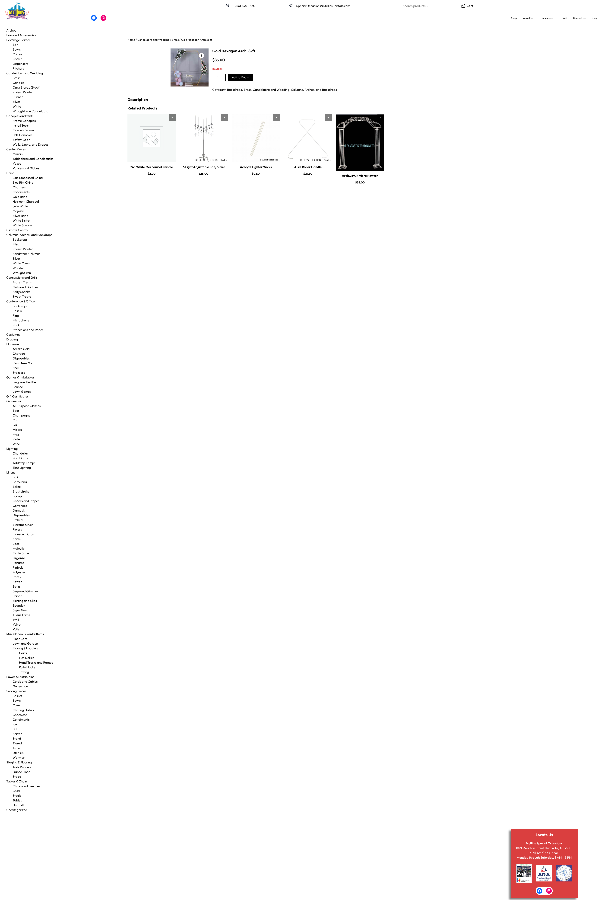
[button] (201, 55)
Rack (16, 325)
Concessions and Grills (22, 277)
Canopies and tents (20, 116)
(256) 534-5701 (547, 853)
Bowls (17, 49)
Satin (16, 586)
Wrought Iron (22, 273)
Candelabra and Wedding (24, 73)
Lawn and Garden (25, 643)
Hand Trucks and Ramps (36, 662)
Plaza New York (23, 363)
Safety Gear (21, 140)
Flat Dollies (26, 658)
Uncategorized (16, 810)
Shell (16, 368)
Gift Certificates (17, 396)
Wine (16, 444)
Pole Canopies (22, 135)
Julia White (20, 206)
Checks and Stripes (26, 501)
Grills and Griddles (25, 287)
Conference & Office (20, 301)
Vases (17, 163)
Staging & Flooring (19, 762)
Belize (17, 487)
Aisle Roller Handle (308, 167)
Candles (18, 83)
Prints (17, 577)
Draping (12, 339)
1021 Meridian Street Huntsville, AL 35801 (544, 848)
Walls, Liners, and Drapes (30, 144)
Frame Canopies (24, 121)
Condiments (21, 192)
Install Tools (21, 125)
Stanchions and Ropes (28, 330)
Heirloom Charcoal (26, 201)
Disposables (21, 358)
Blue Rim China (23, 182)
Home (131, 40)
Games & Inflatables (20, 377)
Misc (16, 244)
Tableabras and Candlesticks (33, 159)
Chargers (19, 187)
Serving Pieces (16, 691)
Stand (17, 738)
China (10, 173)
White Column (22, 263)
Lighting (12, 449)
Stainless (19, 373)
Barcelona (20, 482)
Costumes (13, 334)
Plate (16, 439)
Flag (16, 315)
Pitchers (18, 68)
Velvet (17, 624)
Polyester (19, 572)
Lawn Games (22, 392)
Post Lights (20, 458)
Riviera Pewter (23, 92)
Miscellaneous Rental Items (25, 634)
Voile (16, 629)
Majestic (19, 211)
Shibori (17, 596)
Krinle (17, 539)
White (17, 106)
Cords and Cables (25, 681)
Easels (17, 311)
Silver (16, 102)
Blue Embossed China (28, 178)
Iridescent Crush (24, 534)
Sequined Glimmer (25, 591)
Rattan (17, 582)
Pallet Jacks (27, 667)
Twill (16, 620)
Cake (16, 705)
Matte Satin (21, 553)
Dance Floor (21, 772)
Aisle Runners (22, 767)
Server (17, 734)
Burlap (17, 496)
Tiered (17, 743)
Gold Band (20, 197)
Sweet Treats (22, 296)
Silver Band (20, 216)
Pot (15, 729)
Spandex (19, 605)
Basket (17, 696)
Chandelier (20, 453)
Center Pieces (16, 149)
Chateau (19, 354)
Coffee (17, 54)
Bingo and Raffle (24, 382)
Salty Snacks (21, 292)
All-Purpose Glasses (27, 406)
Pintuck (18, 567)
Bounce (18, 387)
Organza (19, 558)
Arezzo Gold (21, 349)
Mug (16, 434)
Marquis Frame (23, 130)
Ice (15, 724)
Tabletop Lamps (24, 463)
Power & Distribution (20, 677)
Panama (19, 563)
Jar (15, 425)
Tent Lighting (22, 468)
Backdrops (20, 239)
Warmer (19, 757)
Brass (16, 78)
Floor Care (20, 639)
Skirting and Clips (25, 601)
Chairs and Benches (26, 786)
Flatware (12, 344)
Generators (21, 686)
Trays (16, 748)
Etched (18, 520)
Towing (24, 672)
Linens (10, 472)
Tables (17, 800)
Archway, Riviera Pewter (360, 176)
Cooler (17, 59)
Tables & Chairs (17, 781)
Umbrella (19, 805)
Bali (15, 477)
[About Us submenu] (536, 18)
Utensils (18, 753)
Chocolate (20, 715)
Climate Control (17, 230)
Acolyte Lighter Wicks (256, 167)
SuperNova (20, 610)
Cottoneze (20, 506)
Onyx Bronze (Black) (26, 87)
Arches (11, 30)
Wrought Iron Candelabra (30, 111)
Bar (15, 45)
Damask (19, 510)
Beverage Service (18, 40)
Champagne (21, 415)
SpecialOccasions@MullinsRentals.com (323, 6)
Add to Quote (240, 77)
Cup (15, 420)
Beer (16, 411)
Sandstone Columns (26, 254)
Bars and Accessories (21, 35)
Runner (18, 97)
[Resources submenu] (556, 18)
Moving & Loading (25, 648)
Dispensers (20, 64)
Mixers (17, 430)
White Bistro (21, 220)
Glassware (13, 401)
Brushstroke (21, 491)
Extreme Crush (23, 525)
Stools (17, 796)
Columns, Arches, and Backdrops (29, 235)
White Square (22, 225)
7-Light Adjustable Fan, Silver (203, 167)
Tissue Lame (21, 615)
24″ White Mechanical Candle (151, 167)
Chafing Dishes (23, 710)
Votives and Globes (26, 168)
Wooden (19, 268)
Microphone (21, 320)
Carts (23, 653)
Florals (17, 529)
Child (16, 791)
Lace (16, 544)
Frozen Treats (22, 282)
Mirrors (18, 154)
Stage (17, 776)
